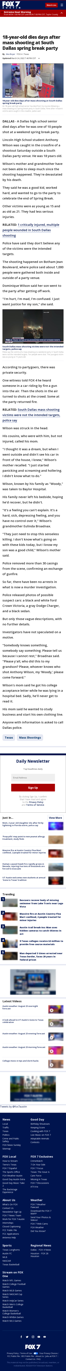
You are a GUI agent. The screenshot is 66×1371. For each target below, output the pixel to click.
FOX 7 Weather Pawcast (38, 1206)
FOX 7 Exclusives (42, 1156)
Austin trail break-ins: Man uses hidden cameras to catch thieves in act (40, 930)
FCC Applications (10, 1233)
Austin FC (7, 1253)
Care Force (36, 1175)
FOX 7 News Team (11, 1215)
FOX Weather (37, 1227)
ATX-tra (34, 1186)
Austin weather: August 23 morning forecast (23, 1047)
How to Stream (10, 1160)
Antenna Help (9, 1237)
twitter (27, 1336)
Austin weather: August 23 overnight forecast (20, 1007)
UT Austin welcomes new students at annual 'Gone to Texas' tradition (23, 878)
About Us (8, 1200)
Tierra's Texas (9, 1164)
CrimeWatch (37, 1160)
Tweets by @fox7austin (13, 1106)
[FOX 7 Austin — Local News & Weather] (11, 5)
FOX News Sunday (11, 1144)
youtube (38, 1336)
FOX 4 (19, 54)
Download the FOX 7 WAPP (41, 1212)
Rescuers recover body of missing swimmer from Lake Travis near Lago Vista (41, 903)
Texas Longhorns (11, 1249)
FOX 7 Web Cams (39, 1223)
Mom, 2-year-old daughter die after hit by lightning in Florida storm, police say (22, 824)
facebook (21, 1336)
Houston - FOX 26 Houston (39, 1255)
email (44, 1336)
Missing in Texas (39, 1179)
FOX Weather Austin (12, 1175)
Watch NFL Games (11, 1280)
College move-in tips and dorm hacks (20, 1060)
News (6, 1119)
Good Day (37, 1119)
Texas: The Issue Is (40, 1171)
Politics (6, 1134)
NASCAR (6, 1260)
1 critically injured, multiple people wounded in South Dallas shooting (30, 230)
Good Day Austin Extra (13, 1179)
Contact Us (8, 1208)
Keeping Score (38, 1127)
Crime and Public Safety (10, 1140)
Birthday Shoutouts (40, 1123)
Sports (7, 1245)
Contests (35, 1142)
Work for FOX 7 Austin (13, 1219)
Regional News (41, 1245)
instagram (33, 1336)
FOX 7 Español (9, 1168)
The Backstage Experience (9, 1191)
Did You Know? (38, 1231)
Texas (26, 54)
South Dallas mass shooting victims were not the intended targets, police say (32, 347)
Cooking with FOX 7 (40, 1131)
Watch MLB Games (12, 1290)
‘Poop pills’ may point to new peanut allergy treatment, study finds (23, 837)
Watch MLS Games (11, 1320)
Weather (37, 1200)
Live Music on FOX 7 (41, 1134)
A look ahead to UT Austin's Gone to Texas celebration (22, 1021)
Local (5, 1123)
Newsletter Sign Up (11, 1211)
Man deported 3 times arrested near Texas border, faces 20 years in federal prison (41, 956)
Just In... (7, 817)
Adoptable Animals (40, 1138)
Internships (7, 1222)
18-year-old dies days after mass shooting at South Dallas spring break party (32, 101)
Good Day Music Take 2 (13, 1184)
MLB (4, 1257)
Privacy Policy (36, 802)
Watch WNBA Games (13, 1317)
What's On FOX (9, 1204)
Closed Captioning (11, 1226)
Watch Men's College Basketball (12, 1305)
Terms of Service (35, 804)
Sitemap (6, 1148)
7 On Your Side (38, 1164)
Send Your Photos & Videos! (41, 1218)
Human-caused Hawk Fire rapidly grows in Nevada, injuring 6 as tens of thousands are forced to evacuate (23, 866)
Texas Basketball (10, 1264)
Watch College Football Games (13, 1285)
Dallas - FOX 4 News (41, 1249)
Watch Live (51, 5)
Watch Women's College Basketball (11, 1312)
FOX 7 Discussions (40, 1182)
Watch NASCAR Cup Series (12, 1295)
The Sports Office (11, 1171)
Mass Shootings (30, 737)
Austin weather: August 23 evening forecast (23, 1033)
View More (55, 817)
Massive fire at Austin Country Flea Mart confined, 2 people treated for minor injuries (24, 851)
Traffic (5, 1127)
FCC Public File (9, 1230)
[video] (56, 1009)
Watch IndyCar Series (12, 1300)
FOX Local (9, 1156)
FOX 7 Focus (37, 1168)
